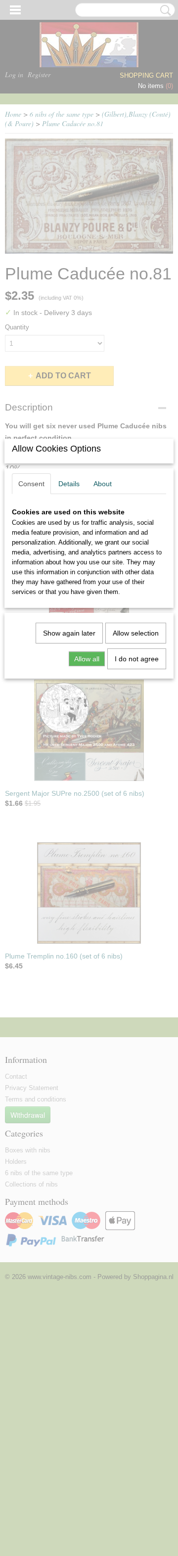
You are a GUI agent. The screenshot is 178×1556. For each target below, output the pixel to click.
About (102, 484)
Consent (31, 484)
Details (69, 484)
